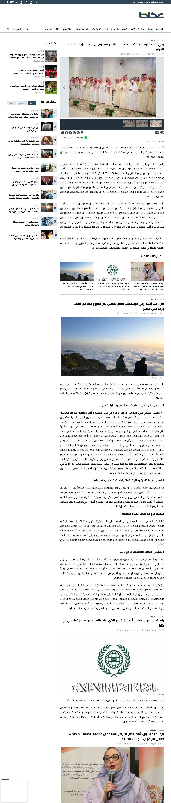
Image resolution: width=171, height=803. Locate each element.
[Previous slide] (160, 87)
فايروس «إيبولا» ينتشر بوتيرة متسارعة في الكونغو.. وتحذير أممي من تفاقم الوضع (27, 56)
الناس (36, 124)
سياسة (141, 29)
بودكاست (107, 29)
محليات (150, 29)
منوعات (85, 29)
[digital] (36, 2)
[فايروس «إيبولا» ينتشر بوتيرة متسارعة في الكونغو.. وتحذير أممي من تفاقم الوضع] (51, 56)
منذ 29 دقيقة (39, 76)
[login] (21, 2)
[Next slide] (64, 87)
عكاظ (160, 40)
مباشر (57, 29)
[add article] (31, 2)
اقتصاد (132, 29)
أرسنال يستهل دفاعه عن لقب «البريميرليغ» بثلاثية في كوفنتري (28, 72)
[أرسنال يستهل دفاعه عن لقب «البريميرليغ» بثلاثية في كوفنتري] (51, 71)
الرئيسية (159, 29)
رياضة (116, 29)
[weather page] (26, 2)
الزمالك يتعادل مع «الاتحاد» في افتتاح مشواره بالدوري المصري (27, 87)
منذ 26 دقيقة (39, 61)
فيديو (124, 29)
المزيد (49, 29)
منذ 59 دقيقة (39, 92)
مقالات (77, 29)
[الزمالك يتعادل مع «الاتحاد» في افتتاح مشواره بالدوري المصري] (51, 87)
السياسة (35, 178)
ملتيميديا (66, 29)
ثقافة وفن (96, 29)
